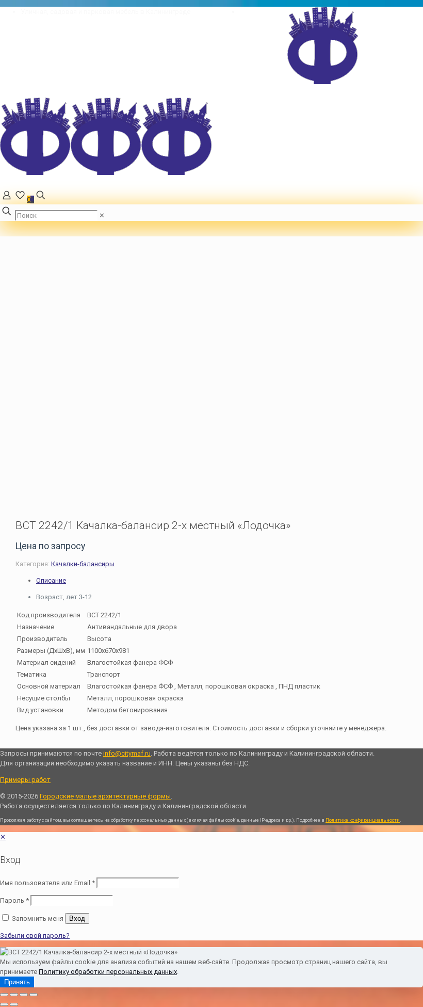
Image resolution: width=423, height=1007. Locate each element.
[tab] (229, 580)
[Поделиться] (24, 994)
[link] (102, 215)
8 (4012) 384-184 (215, 11)
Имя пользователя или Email (47, 883)
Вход (77, 918)
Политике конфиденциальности (363, 820)
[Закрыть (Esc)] (33, 994)
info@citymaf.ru (263, 11)
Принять (17, 982)
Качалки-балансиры (83, 564)
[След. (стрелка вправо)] (14, 1004)
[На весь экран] (14, 994)
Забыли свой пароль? (35, 935)
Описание (51, 580)
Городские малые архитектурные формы (105, 796)
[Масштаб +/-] (4, 994)
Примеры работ (25, 780)
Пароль (14, 900)
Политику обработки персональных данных (108, 972)
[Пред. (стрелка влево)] (4, 1004)
